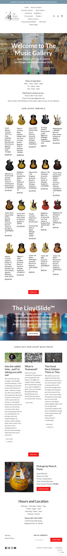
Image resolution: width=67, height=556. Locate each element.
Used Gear (28, 13)
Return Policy (9, 538)
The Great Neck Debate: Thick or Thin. (52, 369)
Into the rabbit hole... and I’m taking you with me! (13, 371)
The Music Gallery (47, 548)
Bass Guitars (40, 10)
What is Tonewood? (31, 368)
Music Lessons (33, 19)
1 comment (9, 441)
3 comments (50, 427)
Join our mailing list (41, 535)
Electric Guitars (36, 7)
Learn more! (43, 489)
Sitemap (7, 535)
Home (27, 7)
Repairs (39, 16)
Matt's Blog (34, 25)
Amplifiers (37, 13)
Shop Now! (33, 333)
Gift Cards (42, 22)
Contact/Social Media (28, 22)
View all (33, 292)
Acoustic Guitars (27, 10)
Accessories (29, 16)
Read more (9, 439)
